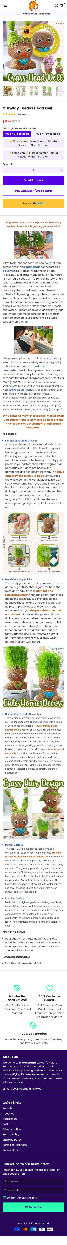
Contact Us (10, 1119)
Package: (19, 128)
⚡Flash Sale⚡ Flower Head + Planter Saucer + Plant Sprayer (33, 155)
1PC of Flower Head (47, 134)
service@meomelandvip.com (23, 1089)
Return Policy (11, 1134)
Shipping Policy (12, 1140)
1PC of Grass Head (16, 134)
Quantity (8, 164)
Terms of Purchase (15, 1145)
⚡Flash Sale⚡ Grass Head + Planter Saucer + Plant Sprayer (33, 143)
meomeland (42, 1223)
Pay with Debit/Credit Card (33, 191)
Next (61, 52)
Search (7, 1108)
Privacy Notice (12, 1129)
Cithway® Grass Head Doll (36, 13)
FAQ (5, 1124)
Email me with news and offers (22, 1197)
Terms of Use (11, 1150)
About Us (8, 1113)
